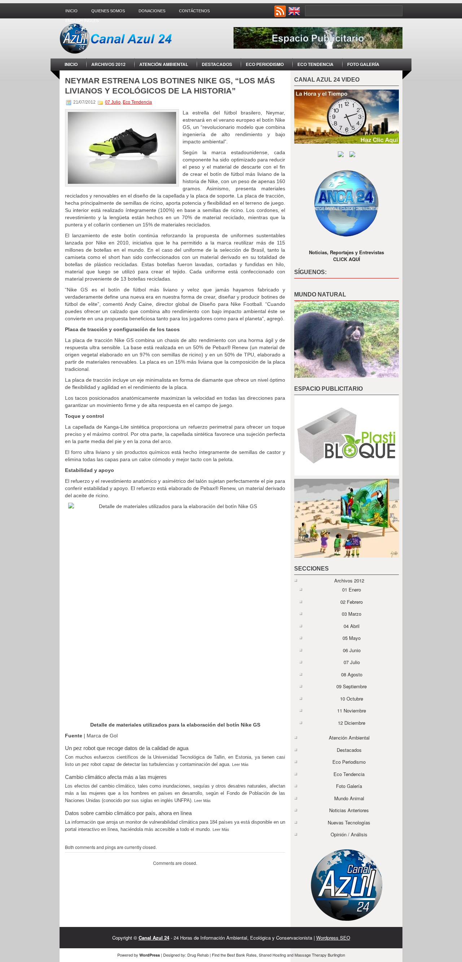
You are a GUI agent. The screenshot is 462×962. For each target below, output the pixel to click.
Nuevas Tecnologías (349, 822)
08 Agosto (351, 674)
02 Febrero (351, 601)
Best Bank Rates (242, 955)
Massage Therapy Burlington (320, 955)
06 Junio (352, 650)
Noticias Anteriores (349, 810)
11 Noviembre (351, 710)
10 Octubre (351, 698)
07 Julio (113, 102)
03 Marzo (351, 613)
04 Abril (351, 626)
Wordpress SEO (333, 937)
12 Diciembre (351, 722)
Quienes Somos (108, 11)
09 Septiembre (351, 686)
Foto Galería (363, 64)
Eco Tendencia (315, 64)
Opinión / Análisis (349, 834)
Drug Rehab (198, 955)
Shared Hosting (272, 955)
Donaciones (152, 11)
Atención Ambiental (163, 64)
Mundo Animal (349, 798)
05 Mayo (352, 637)
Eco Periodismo (265, 64)
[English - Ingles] (294, 15)
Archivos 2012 (108, 64)
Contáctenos (194, 11)
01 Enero (351, 589)
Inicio (71, 11)
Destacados (217, 64)
